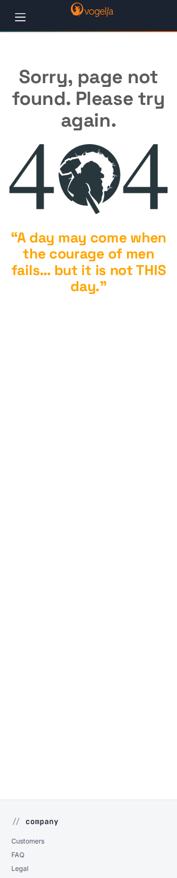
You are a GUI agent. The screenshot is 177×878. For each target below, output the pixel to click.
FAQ (18, 855)
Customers (27, 841)
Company (42, 821)
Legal (19, 868)
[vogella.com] (92, 14)
